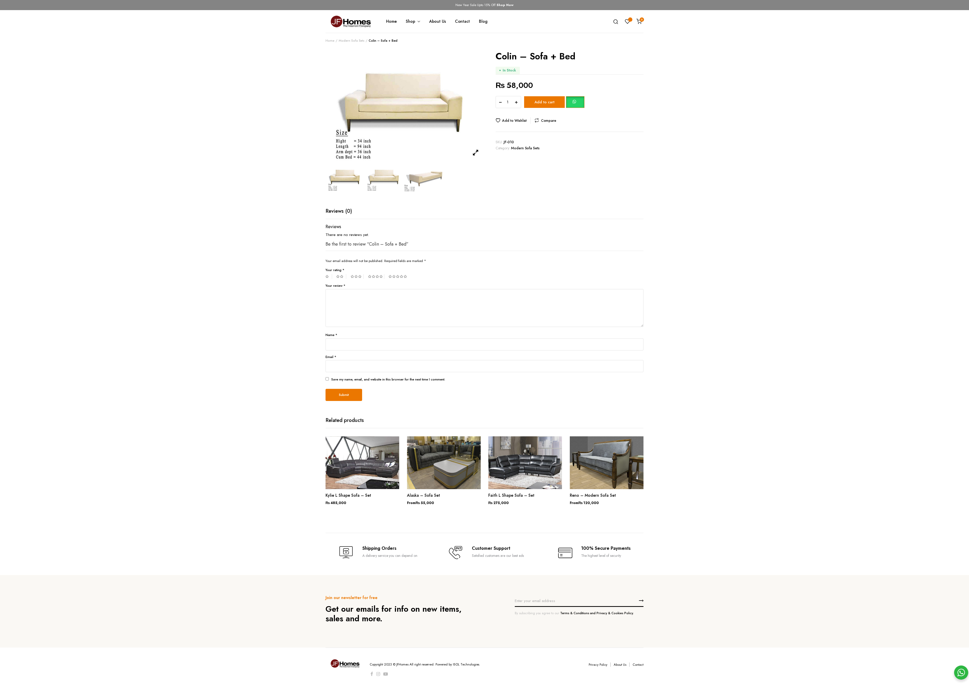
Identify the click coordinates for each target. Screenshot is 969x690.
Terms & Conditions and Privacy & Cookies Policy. (597, 613)
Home (391, 21)
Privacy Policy (598, 664)
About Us (437, 21)
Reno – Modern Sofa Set (593, 495)
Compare (548, 120)
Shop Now (505, 5)
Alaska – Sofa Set (423, 495)
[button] (575, 102)
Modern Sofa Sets (352, 40)
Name (331, 334)
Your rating (335, 270)
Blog (483, 21)
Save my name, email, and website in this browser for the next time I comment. (388, 379)
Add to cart (544, 102)
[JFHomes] (351, 21)
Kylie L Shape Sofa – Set (348, 495)
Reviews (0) (339, 211)
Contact (462, 21)
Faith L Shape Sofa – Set (511, 495)
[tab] (339, 211)
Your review (335, 285)
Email (331, 356)
